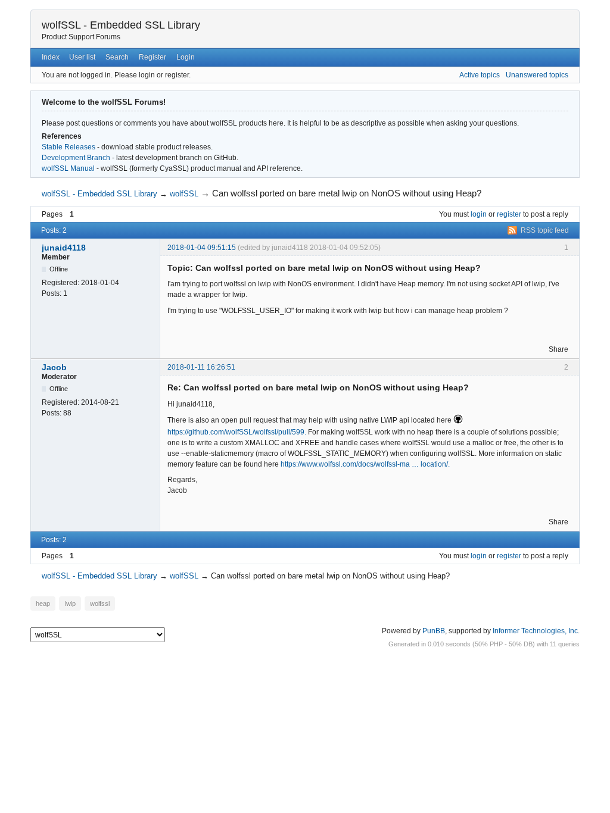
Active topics (479, 75)
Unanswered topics (537, 75)
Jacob (54, 367)
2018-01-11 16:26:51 (201, 367)
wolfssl (100, 603)
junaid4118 (64, 247)
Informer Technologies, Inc (535, 631)
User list (82, 57)
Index (51, 57)
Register (152, 57)
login (479, 214)
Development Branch (76, 158)
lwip (70, 603)
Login (185, 57)
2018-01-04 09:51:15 (201, 247)
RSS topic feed (545, 230)
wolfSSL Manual (68, 168)
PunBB (433, 631)
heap (43, 603)
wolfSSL (184, 193)
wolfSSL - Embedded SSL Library (121, 25)
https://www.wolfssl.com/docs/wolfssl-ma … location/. (365, 464)
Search (117, 57)
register (509, 214)
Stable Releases (68, 147)
